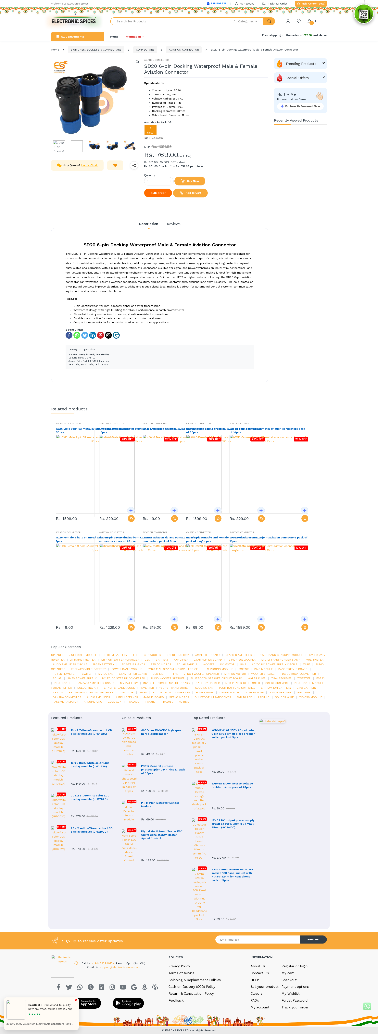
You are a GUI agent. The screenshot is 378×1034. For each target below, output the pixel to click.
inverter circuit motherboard (166, 683)
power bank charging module (280, 654)
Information (133, 36)
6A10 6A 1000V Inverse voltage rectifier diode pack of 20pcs (232, 785)
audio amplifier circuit (70, 664)
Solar (57, 678)
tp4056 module (310, 697)
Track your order (295, 1007)
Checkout (289, 980)
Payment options (295, 987)
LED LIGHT (160, 673)
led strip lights (132, 664)
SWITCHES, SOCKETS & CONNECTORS (96, 49)
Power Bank (204, 692)
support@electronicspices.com (120, 967)
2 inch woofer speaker (201, 673)
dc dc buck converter (299, 673)
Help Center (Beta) (313, 3)
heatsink (304, 692)
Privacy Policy (179, 966)
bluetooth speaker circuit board (216, 678)
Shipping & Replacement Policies (195, 980)
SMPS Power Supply (81, 678)
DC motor (227, 664)
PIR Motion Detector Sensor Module (160, 804)
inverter (147, 687)
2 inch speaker (280, 692)
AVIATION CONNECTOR (184, 49)
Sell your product (265, 987)
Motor (243, 669)
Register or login (295, 966)
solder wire (284, 697)
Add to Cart (193, 192)
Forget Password (295, 1000)
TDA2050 (167, 701)
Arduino (264, 697)
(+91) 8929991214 (104, 963)
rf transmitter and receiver (91, 692)
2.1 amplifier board (208, 659)
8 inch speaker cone (119, 687)
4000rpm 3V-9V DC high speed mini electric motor (162, 732)
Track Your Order (276, 3)
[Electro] (73, 21)
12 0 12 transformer (174, 687)
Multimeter (314, 659)
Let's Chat (89, 165)
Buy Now (192, 180)
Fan (175, 673)
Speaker (57, 654)
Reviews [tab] (174, 224)
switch (87, 673)
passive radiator (65, 701)
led (147, 659)
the (135, 654)
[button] (248, 21)
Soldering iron (178, 654)
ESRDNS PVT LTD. (177, 1030)
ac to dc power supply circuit (274, 664)
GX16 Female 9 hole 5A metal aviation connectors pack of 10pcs (267, 430)
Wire (306, 664)
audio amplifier (98, 697)
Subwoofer (152, 654)
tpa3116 (58, 692)
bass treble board (293, 669)
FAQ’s (255, 1000)
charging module (220, 669)
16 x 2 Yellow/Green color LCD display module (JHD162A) (91, 732)
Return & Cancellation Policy (191, 993)
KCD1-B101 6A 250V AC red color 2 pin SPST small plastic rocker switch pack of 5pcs (233, 734)
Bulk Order (158, 192)
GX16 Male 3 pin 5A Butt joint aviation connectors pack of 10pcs (268, 539)
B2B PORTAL (219, 3)
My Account (246, 3)
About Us (258, 966)
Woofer (208, 664)
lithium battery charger (120, 659)
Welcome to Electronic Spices (70, 3)
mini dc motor (235, 673)
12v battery (128, 683)
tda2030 (133, 701)
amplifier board (207, 654)
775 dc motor (161, 664)
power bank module (126, 669)
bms (243, 664)
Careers (256, 993)
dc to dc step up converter (123, 678)
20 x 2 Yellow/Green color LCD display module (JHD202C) (92, 830)
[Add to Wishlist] (115, 165)
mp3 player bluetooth (242, 683)
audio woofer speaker (168, 678)
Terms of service (181, 973)
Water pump (257, 678)
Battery (162, 659)
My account (260, 1007)
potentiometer (64, 673)
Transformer (281, 678)
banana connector (67, 697)
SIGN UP (313, 939)
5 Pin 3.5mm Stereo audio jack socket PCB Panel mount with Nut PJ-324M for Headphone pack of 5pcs (232, 875)
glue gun (114, 701)
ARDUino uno (93, 701)
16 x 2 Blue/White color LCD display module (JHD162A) (90, 764)
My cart (288, 973)
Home (114, 36)
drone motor (229, 692)
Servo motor (179, 697)
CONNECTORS (145, 49)
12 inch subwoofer (242, 659)
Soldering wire (277, 683)
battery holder (207, 683)
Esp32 (320, 678)
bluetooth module (82, 654)
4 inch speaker (127, 697)
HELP (255, 980)
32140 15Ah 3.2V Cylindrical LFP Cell (174, 669)
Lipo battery (306, 687)
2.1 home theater (82, 659)
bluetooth (62, 683)
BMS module (263, 669)
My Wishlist (290, 993)
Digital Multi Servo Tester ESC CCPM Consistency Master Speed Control (162, 835)
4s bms (184, 701)
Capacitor (126, 692)
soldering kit (87, 687)
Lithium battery (115, 654)
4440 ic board (154, 697)
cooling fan (204, 687)
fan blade (244, 697)
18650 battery (103, 664)
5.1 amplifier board (133, 673)
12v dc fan (105, 673)
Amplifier (181, 659)
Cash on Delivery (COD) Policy (192, 987)
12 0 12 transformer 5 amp (280, 659)
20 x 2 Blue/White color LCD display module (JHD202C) (90, 797)
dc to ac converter (175, 692)
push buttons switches (237, 687)
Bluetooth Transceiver (213, 697)
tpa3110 (150, 701)
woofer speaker (263, 673)
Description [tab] (148, 224)
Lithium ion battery (276, 687)
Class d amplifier (238, 654)
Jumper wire (254, 692)
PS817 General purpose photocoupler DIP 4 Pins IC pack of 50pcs (163, 769)
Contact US (260, 973)
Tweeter (304, 678)
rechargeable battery (88, 669)
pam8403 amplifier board (95, 683)
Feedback (176, 1000)
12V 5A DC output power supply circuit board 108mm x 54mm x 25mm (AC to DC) (233, 824)
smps (143, 692)
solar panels (187, 664)
